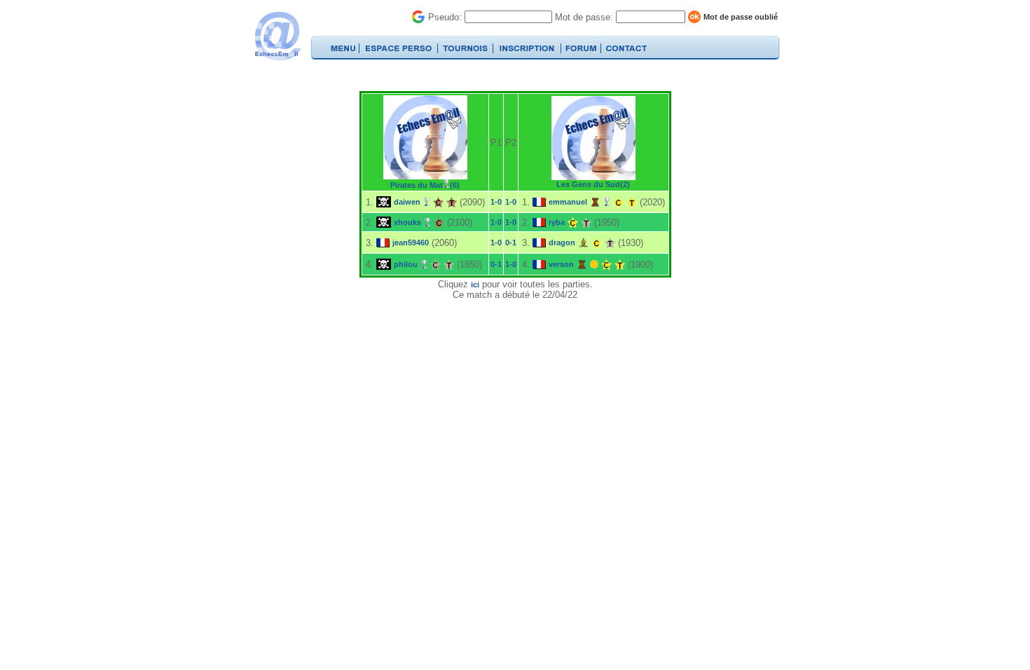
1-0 (496, 202)
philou (406, 264)
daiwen (407, 202)
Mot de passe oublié (740, 17)
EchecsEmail (277, 36)
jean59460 (410, 242)
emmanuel (568, 202)
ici (475, 284)
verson (561, 264)
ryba (557, 222)
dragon (562, 242)
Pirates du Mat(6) (425, 185)
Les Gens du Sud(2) (593, 184)
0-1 (510, 242)
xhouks (407, 222)
